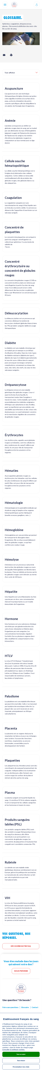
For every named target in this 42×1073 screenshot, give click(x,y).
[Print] (11, 55)
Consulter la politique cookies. (13, 1049)
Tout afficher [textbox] (10, 73)
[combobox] (21, 72)
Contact (35, 1007)
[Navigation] (5, 5)
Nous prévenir (21, 971)
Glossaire (25, 1007)
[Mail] (4, 55)
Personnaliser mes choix (21, 1067)
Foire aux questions (10, 1007)
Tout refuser (21, 1060)
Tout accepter (21, 1054)
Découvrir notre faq (21, 946)
